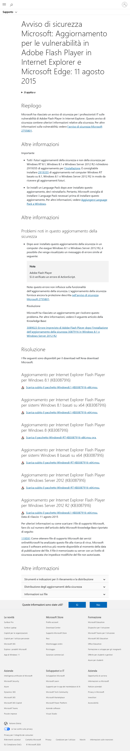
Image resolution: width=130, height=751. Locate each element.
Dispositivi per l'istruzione (99, 627)
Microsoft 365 (9, 644)
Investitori (92, 697)
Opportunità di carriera (97, 675)
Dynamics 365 (10, 692)
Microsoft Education (96, 622)
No (98, 604)
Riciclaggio (50, 649)
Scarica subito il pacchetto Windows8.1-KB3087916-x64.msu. (62, 412)
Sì (77, 604)
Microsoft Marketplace (55, 697)
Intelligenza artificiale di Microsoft (18, 675)
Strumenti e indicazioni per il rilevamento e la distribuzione (58, 579)
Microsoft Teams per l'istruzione (101, 633)
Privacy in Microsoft (96, 692)
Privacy (48, 739)
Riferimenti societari (12, 739)
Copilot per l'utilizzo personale (16, 638)
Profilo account (52, 622)
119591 (25, 538)
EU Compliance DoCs (12, 744)
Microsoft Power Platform (56, 703)
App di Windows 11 (12, 654)
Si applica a (29, 92)
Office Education (94, 644)
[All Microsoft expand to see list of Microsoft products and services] (4, 5)
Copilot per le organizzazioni (16, 633)
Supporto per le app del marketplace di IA (63, 686)
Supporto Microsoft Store (56, 633)
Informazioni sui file (36, 594)
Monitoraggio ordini (54, 644)
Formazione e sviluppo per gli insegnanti (104, 649)
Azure (6, 686)
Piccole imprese (10, 713)
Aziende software (53, 708)
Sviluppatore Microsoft (55, 675)
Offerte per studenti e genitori (100, 654)
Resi (48, 638)
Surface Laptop (10, 627)
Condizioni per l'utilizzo (65, 739)
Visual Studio (51, 713)
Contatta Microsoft (33, 739)
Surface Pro (8, 622)
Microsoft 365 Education (98, 638)
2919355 (43, 172)
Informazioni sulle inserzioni (101, 739)
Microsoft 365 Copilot (13, 703)
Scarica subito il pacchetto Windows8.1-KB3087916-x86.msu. (62, 387)
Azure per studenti (95, 660)
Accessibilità (93, 703)
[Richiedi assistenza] (12, 4)
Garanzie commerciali (55, 654)
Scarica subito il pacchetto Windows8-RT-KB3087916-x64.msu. (63, 462)
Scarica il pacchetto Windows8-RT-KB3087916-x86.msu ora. (61, 437)
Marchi (82, 739)
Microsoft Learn (52, 681)
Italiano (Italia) (15, 723)
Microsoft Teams (11, 708)
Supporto (8, 12)
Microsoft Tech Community (57, 692)
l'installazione (72, 168)
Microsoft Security (11, 681)
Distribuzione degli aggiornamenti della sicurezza (53, 586)
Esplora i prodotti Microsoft (15, 649)
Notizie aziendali (95, 686)
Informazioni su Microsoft (98, 681)
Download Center (53, 627)
